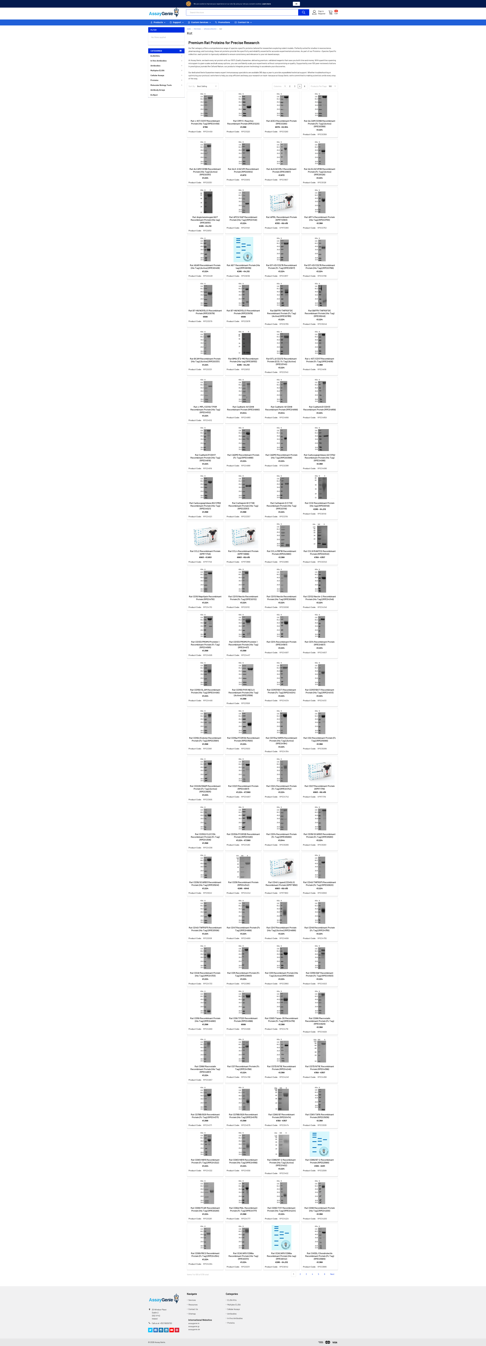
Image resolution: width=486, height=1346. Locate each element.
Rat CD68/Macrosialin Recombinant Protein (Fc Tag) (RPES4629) (319, 1021)
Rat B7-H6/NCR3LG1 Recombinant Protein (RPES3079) (205, 312)
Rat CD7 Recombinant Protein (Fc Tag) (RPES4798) (243, 1067)
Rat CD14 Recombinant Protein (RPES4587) (281, 643)
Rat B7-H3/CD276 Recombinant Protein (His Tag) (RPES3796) (319, 266)
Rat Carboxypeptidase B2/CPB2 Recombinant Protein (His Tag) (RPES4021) (205, 506)
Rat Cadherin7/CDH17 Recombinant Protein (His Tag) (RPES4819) (205, 457)
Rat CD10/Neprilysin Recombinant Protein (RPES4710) (205, 598)
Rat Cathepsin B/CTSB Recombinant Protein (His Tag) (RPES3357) (243, 506)
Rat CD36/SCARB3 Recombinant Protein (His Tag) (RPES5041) (205, 883)
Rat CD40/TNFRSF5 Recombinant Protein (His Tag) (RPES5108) (205, 929)
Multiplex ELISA (157, 70)
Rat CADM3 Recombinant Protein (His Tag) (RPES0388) (281, 456)
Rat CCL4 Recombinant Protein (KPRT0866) (243, 552)
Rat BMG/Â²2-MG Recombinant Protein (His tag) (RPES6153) (243, 360)
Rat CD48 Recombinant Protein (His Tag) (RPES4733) (205, 974)
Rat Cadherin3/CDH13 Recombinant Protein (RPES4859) (319, 408)
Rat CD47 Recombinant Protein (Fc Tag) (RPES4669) (243, 929)
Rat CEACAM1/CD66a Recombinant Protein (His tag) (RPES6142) (281, 1256)
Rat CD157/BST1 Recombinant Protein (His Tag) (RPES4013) (319, 691)
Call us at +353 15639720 (162, 1323)
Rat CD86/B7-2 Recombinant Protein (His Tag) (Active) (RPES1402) (281, 1162)
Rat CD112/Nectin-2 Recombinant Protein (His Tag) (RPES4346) (319, 598)
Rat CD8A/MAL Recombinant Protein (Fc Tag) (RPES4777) (243, 1209)
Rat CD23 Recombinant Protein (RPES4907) (243, 787)
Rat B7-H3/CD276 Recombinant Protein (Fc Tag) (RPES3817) (281, 266)
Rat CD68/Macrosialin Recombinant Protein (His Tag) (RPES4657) (205, 1069)
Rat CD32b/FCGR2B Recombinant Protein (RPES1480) (243, 835)
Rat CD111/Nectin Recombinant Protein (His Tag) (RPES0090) (281, 598)
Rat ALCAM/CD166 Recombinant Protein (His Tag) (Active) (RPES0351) (205, 172)
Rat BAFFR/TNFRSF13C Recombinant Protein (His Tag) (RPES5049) (319, 313)
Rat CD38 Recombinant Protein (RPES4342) (243, 883)
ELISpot (154, 95)
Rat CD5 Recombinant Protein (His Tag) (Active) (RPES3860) (281, 974)
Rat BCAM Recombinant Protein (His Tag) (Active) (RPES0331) (205, 360)
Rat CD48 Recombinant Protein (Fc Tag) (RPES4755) (320, 929)
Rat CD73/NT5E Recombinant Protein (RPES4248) (281, 1067)
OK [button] (296, 4)
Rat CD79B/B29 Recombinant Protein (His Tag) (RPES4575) (243, 1116)
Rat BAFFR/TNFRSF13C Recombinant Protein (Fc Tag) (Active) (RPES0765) (281, 313)
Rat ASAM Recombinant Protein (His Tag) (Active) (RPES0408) (205, 266)
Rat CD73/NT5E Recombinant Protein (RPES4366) (319, 1067)
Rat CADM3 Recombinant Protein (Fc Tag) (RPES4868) (243, 456)
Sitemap (192, 1313)
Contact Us (193, 1309)
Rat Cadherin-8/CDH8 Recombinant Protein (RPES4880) (243, 408)
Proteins (154, 80)
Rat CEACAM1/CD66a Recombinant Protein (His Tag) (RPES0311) (243, 1256)
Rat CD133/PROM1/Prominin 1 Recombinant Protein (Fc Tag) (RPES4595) (205, 644)
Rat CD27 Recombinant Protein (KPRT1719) (320, 787)
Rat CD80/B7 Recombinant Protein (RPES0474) (281, 1116)
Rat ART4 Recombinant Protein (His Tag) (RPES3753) (319, 218)
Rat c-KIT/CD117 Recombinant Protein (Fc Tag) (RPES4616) (319, 360)
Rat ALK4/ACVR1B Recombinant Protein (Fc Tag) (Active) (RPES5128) (319, 172)
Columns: (278, 86)
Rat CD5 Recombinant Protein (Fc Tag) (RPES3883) (243, 974)
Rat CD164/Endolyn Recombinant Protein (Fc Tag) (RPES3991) (205, 739)
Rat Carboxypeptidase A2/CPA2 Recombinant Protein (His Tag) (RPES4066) (319, 457)
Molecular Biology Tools (161, 85)
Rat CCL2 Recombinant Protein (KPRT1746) (205, 552)
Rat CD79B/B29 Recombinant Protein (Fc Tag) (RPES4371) (205, 1116)
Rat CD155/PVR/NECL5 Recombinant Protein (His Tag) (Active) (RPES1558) (243, 692)
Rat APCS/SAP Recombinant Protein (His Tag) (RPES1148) (243, 218)
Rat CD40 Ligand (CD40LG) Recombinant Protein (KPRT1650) (281, 883)
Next (332, 1274)
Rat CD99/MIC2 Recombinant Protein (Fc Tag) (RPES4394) (205, 1254)
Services (192, 1300)
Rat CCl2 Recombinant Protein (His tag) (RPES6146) (319, 504)
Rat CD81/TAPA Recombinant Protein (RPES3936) (319, 1116)
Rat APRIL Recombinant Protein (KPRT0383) (281, 218)
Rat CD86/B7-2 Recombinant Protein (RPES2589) (319, 1161)
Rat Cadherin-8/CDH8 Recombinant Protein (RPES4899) (281, 408)
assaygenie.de (194, 1329)
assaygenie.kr (193, 1323)
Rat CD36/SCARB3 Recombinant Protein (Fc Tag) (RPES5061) (320, 835)
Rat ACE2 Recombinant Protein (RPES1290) (281, 122)
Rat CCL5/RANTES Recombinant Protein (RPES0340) (320, 552)
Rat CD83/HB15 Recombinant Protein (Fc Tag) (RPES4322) (205, 1161)
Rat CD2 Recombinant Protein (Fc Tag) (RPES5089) (319, 739)
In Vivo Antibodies (158, 61)
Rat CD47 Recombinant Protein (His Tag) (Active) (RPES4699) (281, 929)
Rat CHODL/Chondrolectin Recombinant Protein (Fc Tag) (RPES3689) (319, 1256)
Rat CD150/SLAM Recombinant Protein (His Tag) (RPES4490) (205, 691)
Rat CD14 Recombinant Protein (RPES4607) (320, 643)
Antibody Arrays (157, 90)
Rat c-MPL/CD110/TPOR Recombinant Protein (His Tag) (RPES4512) (205, 409)
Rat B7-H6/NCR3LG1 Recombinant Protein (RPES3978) (243, 312)
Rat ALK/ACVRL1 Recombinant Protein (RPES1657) (281, 170)
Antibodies (155, 65)
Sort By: (192, 86)
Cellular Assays (157, 75)
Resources (193, 1304)
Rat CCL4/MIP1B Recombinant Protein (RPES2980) (281, 552)
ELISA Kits (155, 56)
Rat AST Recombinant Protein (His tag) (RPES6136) (243, 266)
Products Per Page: (319, 86)
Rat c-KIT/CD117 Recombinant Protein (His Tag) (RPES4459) (205, 122)
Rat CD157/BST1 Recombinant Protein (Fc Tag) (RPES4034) (281, 691)
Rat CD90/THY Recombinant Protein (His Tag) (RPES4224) (281, 1209)
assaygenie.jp (193, 1326)
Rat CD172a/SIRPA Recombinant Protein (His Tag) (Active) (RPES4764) (281, 740)
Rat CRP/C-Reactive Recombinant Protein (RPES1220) (243, 122)
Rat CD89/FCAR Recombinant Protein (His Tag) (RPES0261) (205, 1209)
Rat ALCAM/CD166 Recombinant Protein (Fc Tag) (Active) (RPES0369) (319, 123)
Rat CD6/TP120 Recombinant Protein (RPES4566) (243, 1019)
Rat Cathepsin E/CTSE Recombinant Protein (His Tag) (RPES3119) (281, 506)
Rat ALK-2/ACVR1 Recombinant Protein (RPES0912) (243, 170)
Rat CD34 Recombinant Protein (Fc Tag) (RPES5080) (281, 835)
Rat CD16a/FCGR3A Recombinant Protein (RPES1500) (243, 739)
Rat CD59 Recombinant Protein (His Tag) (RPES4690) (205, 1019)
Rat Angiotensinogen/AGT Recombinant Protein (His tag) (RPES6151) (205, 220)
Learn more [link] (266, 4)
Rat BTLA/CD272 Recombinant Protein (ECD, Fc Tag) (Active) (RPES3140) (281, 361)
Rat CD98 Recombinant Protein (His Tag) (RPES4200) (320, 1209)
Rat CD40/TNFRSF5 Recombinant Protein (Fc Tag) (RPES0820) (319, 883)
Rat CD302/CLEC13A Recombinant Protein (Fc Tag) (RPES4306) (205, 837)
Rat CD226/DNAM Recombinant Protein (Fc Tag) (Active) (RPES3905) (205, 789)
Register (321, 13)
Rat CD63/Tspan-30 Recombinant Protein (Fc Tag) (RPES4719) (281, 1019)
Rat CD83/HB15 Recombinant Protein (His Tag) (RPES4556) (243, 1161)
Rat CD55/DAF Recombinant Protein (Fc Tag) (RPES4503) (319, 974)
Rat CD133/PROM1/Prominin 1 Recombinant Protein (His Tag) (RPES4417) (243, 644)
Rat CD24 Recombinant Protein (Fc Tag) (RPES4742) (281, 787)
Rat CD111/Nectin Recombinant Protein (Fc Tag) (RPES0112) (243, 598)
